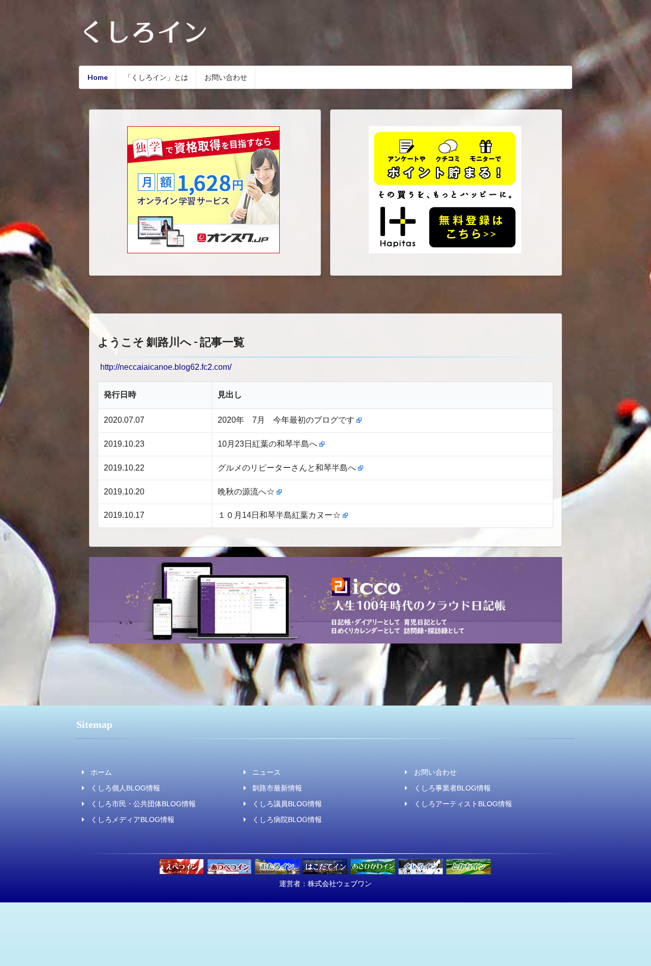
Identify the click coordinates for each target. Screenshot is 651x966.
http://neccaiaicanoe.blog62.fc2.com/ (165, 367)
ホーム (101, 772)
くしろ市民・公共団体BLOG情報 (143, 804)
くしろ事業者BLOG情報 (452, 788)
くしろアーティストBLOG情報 (463, 804)
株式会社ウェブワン (340, 884)
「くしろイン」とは (156, 77)
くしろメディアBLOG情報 (132, 819)
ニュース (266, 772)
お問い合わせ (225, 77)
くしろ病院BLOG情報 (287, 819)
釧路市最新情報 (277, 788)
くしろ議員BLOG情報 (287, 804)
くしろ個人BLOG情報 (125, 788)
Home (97, 77)
